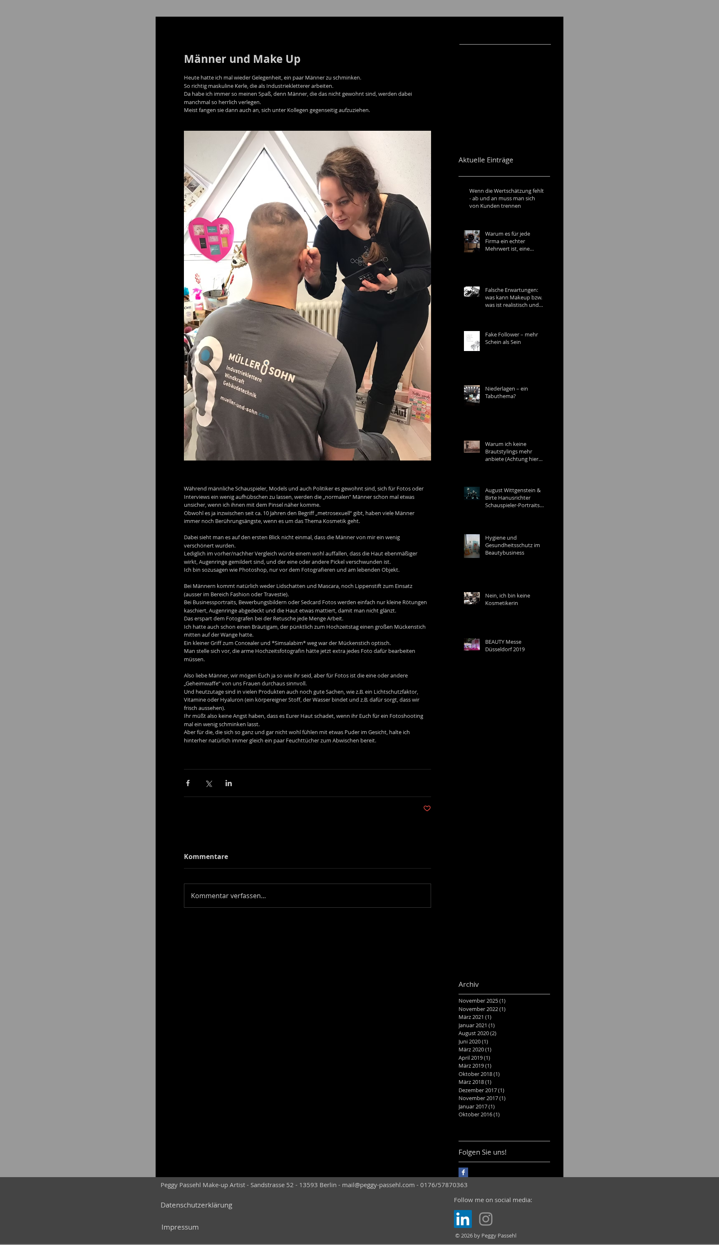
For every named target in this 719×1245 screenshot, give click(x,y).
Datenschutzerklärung (196, 1205)
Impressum (180, 1227)
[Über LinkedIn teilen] (229, 783)
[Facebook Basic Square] (463, 1172)
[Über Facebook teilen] (188, 783)
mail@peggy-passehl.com (378, 1184)
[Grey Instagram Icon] (486, 1219)
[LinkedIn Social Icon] (463, 1219)
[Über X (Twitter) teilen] (208, 783)
